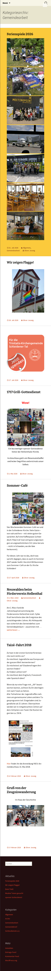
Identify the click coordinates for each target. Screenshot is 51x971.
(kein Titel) (9, 889)
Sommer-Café (17, 485)
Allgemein (27, 248)
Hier (9, 763)
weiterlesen (13, 630)
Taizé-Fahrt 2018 (19, 645)
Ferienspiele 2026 (20, 34)
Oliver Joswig (29, 250)
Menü (5, 3)
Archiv (7, 918)
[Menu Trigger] (45, 5)
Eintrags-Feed (10, 952)
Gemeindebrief (11, 927)
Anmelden (9, 948)
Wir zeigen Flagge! (20, 262)
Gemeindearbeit (13, 250)
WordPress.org (11, 960)
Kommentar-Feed (12, 956)
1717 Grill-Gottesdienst (23, 392)
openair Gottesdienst (13, 897)
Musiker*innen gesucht (14, 893)
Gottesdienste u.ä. (12, 931)
